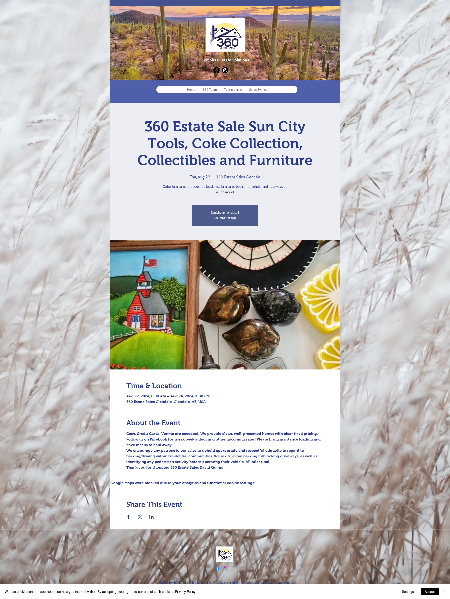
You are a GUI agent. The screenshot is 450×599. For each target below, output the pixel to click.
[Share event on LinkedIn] (151, 517)
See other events (225, 218)
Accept (430, 591)
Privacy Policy (185, 591)
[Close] (444, 591)
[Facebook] (216, 70)
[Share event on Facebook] (128, 517)
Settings (408, 591)
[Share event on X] (140, 517)
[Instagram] (225, 70)
